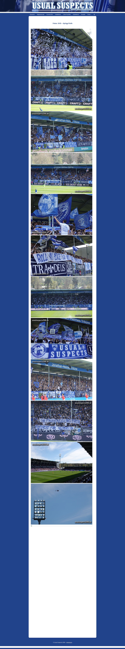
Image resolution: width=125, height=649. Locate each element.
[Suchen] (94, 14)
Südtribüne (58, 14)
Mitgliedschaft (40, 14)
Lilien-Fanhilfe (67, 14)
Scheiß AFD (50, 14)
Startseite (32, 14)
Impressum (69, 642)
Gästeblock (76, 14)
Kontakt (83, 14)
